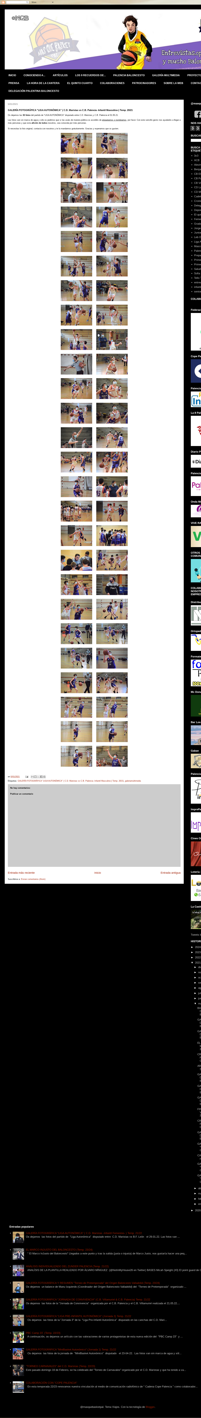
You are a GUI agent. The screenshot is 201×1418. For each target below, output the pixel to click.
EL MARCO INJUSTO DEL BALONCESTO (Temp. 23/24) (59, 1249)
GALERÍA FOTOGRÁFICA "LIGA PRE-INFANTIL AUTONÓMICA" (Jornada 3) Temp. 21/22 (78, 1316)
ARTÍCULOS (60, 75)
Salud (197, 269)
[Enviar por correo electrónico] (32, 776)
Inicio (97, 872)
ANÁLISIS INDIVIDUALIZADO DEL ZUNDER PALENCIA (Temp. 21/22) (67, 1266)
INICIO (12, 75)
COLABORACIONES (112, 83)
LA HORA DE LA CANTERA (43, 83)
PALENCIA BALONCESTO (129, 75)
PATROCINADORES (144, 83)
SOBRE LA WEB (173, 83)
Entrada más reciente (21, 872)
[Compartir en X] (38, 776)
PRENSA (13, 83)
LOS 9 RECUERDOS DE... (90, 75)
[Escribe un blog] (35, 776)
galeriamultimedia (133, 781)
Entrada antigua (171, 872)
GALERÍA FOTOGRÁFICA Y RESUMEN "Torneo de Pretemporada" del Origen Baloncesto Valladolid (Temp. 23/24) (93, 1282)
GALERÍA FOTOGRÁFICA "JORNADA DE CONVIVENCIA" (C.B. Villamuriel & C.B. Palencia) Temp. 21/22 (88, 1299)
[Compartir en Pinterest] (44, 776)
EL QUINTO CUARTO (79, 83)
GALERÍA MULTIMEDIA (166, 75)
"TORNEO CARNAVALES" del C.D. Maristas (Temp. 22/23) (60, 1366)
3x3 (196, 155)
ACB (196, 160)
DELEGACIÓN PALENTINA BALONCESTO (33, 91)
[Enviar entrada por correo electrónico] (26, 776)
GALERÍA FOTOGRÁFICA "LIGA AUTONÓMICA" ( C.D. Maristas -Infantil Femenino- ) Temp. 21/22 (84, 1233)
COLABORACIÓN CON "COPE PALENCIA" (51, 1382)
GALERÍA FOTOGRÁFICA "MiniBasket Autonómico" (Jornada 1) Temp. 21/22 (71, 1349)
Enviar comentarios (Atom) (33, 879)
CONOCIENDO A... (34, 75)
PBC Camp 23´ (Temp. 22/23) (43, 1332)
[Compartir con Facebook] (41, 776)
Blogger (150, 1406)
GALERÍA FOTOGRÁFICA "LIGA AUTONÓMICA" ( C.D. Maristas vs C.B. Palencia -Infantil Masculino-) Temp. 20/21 (71, 781)
